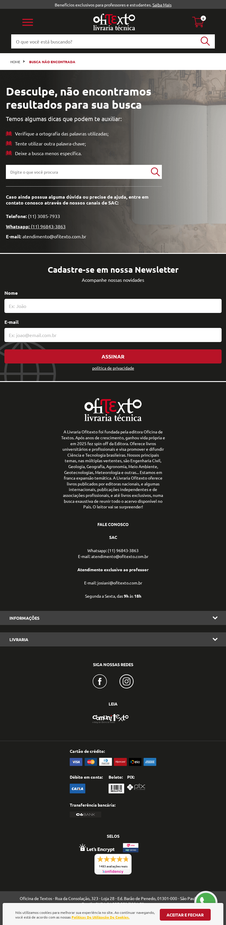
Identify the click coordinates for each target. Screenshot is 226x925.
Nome (11, 293)
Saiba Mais (162, 4)
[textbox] (77, 172)
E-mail (11, 322)
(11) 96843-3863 (48, 226)
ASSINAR (113, 356)
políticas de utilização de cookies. (100, 917)
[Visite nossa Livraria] (113, 419)
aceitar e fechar (185, 914)
